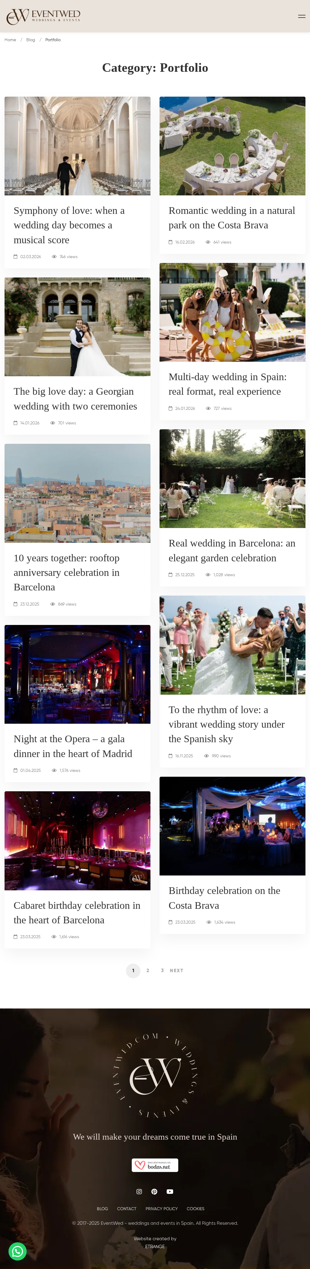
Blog (30, 40)
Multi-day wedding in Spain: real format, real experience (228, 384)
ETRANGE (155, 1246)
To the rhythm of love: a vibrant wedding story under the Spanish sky (227, 724)
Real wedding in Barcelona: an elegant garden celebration (232, 550)
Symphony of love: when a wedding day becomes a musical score (69, 225)
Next (177, 970)
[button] (17, 1251)
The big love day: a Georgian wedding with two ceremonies (75, 398)
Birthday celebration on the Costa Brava (224, 898)
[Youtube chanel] (170, 1191)
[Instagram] (139, 1191)
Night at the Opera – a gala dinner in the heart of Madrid (73, 746)
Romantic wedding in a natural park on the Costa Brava (232, 218)
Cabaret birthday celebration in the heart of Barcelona (77, 912)
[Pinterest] (154, 1191)
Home (10, 40)
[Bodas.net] (155, 1162)
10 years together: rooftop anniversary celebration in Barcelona (67, 572)
